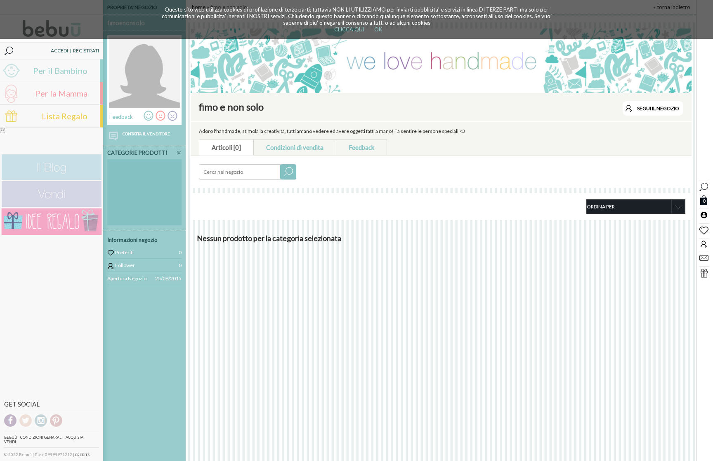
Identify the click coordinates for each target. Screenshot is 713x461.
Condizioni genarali (41, 437)
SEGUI (658, 108)
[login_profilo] (704, 214)
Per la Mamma (61, 93)
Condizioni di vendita (294, 147)
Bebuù (10, 437)
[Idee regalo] (51, 233)
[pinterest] (56, 425)
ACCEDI (59, 50)
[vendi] (51, 205)
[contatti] (704, 257)
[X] (179, 153)
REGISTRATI (86, 50)
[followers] (704, 244)
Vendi (10, 442)
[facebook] (10, 425)
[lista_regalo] (704, 272)
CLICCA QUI (349, 29)
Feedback (361, 147)
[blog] (51, 178)
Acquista (74, 437)
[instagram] (41, 425)
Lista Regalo (64, 116)
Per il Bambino (60, 71)
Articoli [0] (226, 147)
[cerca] (704, 186)
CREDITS (82, 455)
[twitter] (25, 425)
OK (378, 29)
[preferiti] (704, 229)
